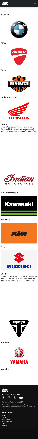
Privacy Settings (7, 421)
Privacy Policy (6, 419)
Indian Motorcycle (9, 193)
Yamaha (5, 369)
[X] (16, 398)
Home (3, 11)
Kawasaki (5, 220)
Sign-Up (4, 425)
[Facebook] (4, 398)
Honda (4, 124)
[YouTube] (21, 398)
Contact (4, 417)
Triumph (5, 342)
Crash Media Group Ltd (11, 402)
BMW (3, 43)
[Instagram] (10, 398)
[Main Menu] (35, 3)
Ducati (4, 70)
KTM (3, 247)
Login (3, 423)
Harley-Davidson (9, 97)
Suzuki (4, 274)
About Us (5, 415)
